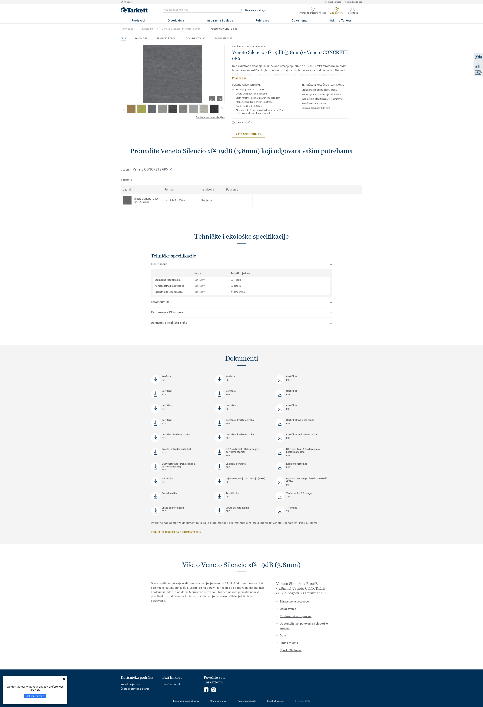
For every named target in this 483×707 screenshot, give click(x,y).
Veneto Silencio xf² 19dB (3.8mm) (182, 28)
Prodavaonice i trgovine (295, 616)
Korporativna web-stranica (186, 701)
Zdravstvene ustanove (294, 601)
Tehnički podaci (167, 38)
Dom (283, 635)
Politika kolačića (275, 701)
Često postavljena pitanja (135, 688)
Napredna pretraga (255, 10)
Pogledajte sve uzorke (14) (210, 117)
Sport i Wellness (290, 650)
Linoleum (147, 28)
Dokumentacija (195, 38)
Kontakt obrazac (333, 2)
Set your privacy (35, 696)
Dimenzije (141, 38)
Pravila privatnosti (247, 701)
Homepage (127, 28)
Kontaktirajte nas (353, 2)
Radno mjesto (289, 643)
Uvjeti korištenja (218, 701)
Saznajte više (223, 38)
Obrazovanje (288, 609)
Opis (123, 38)
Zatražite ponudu (171, 684)
